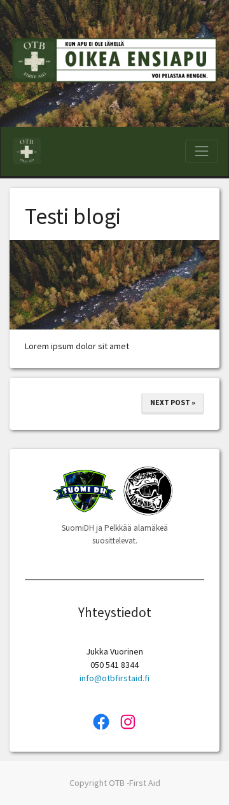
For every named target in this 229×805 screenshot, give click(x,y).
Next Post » (172, 402)
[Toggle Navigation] (201, 151)
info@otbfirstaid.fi (114, 678)
